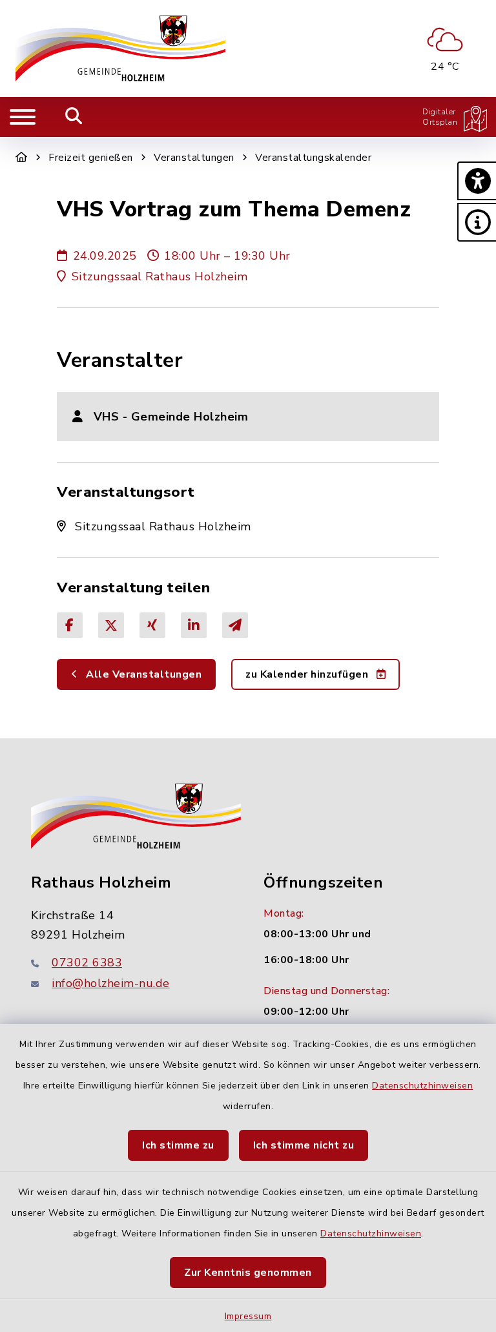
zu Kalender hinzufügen (308, 674)
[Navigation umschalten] (22, 116)
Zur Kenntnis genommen (248, 1272)
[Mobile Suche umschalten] (74, 117)
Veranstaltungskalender (313, 158)
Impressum (248, 1316)
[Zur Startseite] (22, 157)
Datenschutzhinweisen (422, 1085)
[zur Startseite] (120, 48)
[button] (476, 180)
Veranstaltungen (194, 158)
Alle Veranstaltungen (142, 674)
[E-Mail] (235, 625)
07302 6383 (87, 962)
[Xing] (152, 625)
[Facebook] (70, 625)
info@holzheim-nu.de (111, 983)
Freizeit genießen (90, 158)
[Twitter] (111, 625)
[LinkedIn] (194, 625)
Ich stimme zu (178, 1145)
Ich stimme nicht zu (304, 1145)
